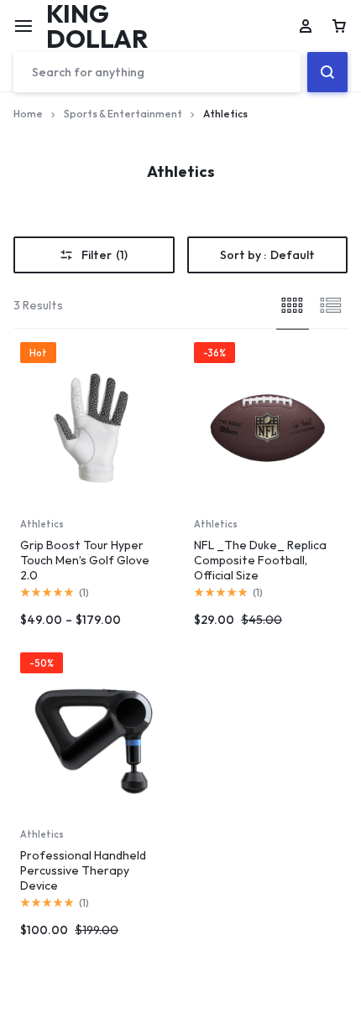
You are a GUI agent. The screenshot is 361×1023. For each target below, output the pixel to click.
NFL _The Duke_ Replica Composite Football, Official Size (260, 560)
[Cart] (339, 26)
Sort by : (267, 254)
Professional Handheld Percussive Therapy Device (83, 870)
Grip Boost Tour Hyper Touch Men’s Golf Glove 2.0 (84, 560)
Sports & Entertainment (123, 113)
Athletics (42, 524)
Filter (104, 254)
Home (28, 113)
